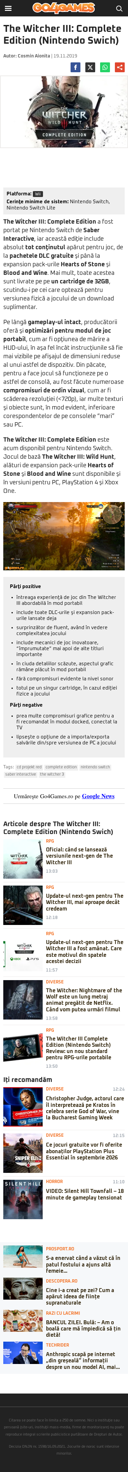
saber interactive (20, 775)
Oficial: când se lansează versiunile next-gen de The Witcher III (79, 856)
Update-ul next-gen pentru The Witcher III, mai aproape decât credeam (84, 902)
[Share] (7, 1378)
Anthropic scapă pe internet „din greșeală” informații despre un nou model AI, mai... (83, 1361)
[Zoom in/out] (18, 1378)
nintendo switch (95, 767)
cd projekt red (29, 767)
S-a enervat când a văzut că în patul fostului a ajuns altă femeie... (83, 1264)
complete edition (61, 767)
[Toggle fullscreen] (12, 1378)
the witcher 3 (52, 775)
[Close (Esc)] (2, 1378)
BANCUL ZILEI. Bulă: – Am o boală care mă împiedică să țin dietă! (83, 1329)
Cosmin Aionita (34, 56)
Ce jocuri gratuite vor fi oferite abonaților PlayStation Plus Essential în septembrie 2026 (84, 1151)
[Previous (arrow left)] (2, 1385)
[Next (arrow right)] (7, 1385)
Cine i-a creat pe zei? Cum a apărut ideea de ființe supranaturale (80, 1297)
